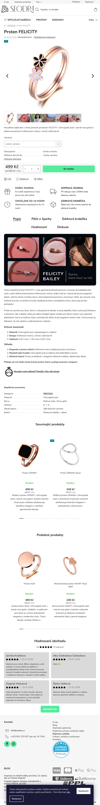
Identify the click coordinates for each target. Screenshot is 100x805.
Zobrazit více (50, 709)
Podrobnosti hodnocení (44, 37)
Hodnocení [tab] (39, 227)
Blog (55, 725)
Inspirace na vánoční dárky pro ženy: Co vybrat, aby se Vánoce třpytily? (25, 777)
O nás (6, 2)
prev (6, 478)
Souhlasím (84, 791)
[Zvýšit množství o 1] (38, 169)
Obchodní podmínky (23, 2)
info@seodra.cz (18, 730)
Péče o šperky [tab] (42, 219)
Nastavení (16, 798)
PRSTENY (48, 393)
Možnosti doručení (12, 159)
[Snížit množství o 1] (25, 169)
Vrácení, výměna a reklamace (66, 736)
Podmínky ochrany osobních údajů (68, 731)
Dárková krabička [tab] (74, 219)
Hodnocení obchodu (50, 641)
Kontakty (57, 739)
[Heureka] (61, 749)
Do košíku (69, 168)
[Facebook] (7, 744)
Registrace (89, 2)
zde (68, 792)
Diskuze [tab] (63, 227)
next (94, 478)
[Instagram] (14, 744)
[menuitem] (17, 19)
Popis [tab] (17, 219)
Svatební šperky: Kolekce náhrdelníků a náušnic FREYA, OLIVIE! (22, 782)
